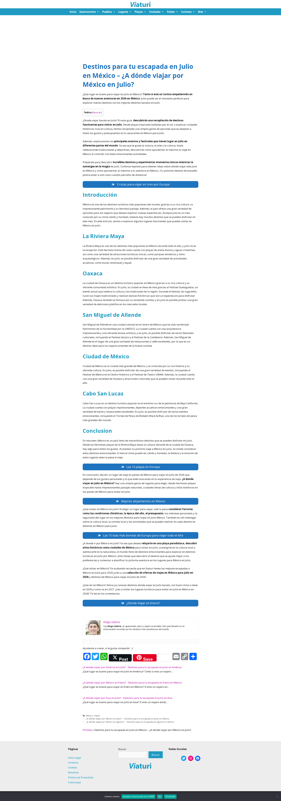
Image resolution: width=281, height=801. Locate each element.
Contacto (73, 762)
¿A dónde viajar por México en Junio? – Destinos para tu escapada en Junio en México (127, 718)
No (159, 796)
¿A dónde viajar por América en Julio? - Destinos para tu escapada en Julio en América (132, 667)
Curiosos (186, 11)
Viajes (97, 715)
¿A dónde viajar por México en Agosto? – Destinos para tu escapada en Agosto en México (130, 721)
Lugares (123, 11)
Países (171, 11)
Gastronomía (87, 11)
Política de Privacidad (80, 777)
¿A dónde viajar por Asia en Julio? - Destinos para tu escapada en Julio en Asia (127, 698)
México (89, 715)
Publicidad (74, 782)
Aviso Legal (74, 757)
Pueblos (107, 11)
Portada (87, 730)
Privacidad (170, 796)
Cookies (72, 767)
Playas (138, 11)
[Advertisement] (140, 37)
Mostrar (97, 112)
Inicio (73, 11)
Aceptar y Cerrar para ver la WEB (138, 796)
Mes (200, 11)
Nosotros (73, 772)
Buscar (122, 749)
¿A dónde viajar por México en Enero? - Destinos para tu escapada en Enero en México (132, 682)
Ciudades (154, 11)
